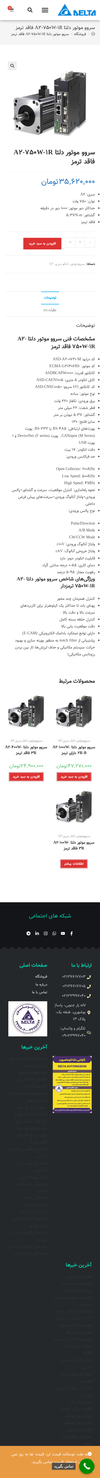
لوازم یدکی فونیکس (77, 1423)
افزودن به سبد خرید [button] (74, 776)
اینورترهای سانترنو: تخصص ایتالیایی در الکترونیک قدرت (32, 1079)
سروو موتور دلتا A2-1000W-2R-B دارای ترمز (73, 750)
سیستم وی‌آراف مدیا (31, 1128)
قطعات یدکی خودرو (76, 1409)
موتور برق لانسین (34, 1177)
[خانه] (93, 34)
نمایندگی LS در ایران (31, 1254)
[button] (45, 10)
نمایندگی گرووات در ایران (27, 1247)
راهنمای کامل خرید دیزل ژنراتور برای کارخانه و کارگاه (72, 1346)
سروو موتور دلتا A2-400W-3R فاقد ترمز (26, 750)
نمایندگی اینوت (35, 1205)
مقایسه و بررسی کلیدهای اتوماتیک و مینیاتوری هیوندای (76, 1284)
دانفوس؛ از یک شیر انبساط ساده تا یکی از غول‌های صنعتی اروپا (30, 1114)
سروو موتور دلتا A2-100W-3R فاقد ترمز (73, 846)
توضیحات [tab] (50, 298)
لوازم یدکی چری (80, 1430)
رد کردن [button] (88, 1470)
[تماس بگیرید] (86, 1466)
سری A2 (55, 264)
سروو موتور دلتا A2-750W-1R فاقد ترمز (40, 34)
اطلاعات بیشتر (74, 863)
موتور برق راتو (81, 1402)
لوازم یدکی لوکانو (34, 1212)
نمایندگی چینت (35, 1198)
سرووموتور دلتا (74, 264)
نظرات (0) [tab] (50, 310)
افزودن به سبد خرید (42, 243)
